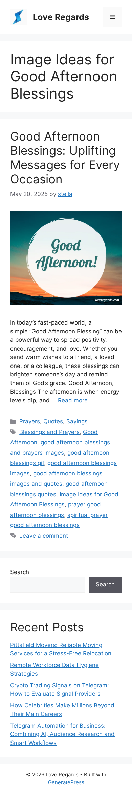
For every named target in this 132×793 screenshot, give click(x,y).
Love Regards (61, 17)
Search (19, 572)
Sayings (77, 421)
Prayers (29, 421)
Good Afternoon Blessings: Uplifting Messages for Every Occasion (65, 157)
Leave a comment (43, 535)
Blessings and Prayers (49, 432)
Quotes (53, 421)
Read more (73, 400)
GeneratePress (66, 782)
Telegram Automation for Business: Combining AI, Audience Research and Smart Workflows (62, 734)
